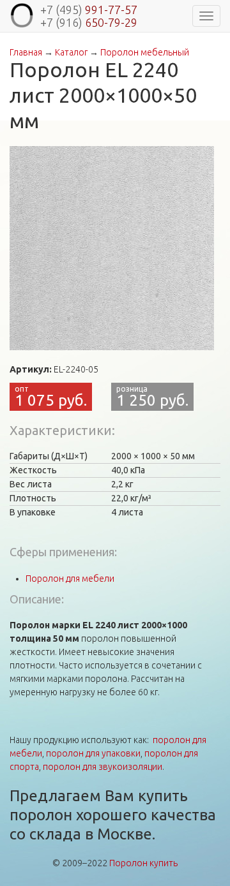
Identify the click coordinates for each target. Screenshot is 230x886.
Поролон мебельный (144, 52)
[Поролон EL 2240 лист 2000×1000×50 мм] (112, 248)
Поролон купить (143, 863)
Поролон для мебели (70, 578)
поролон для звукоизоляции (102, 767)
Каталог (71, 52)
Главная (26, 52)
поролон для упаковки (93, 753)
